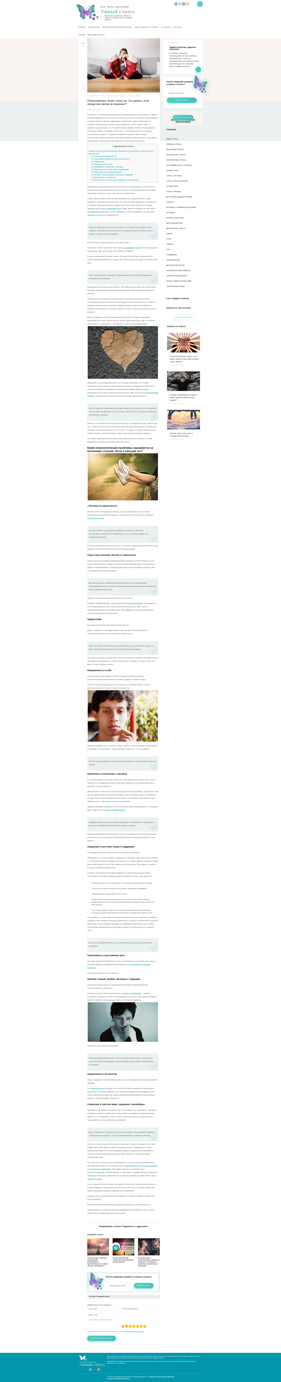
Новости (170, 202)
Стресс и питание (174, 176)
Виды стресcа (172, 139)
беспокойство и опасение (97, 212)
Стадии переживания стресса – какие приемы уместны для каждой (184, 397)
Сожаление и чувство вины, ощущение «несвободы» (114, 180)
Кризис (169, 234)
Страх (168, 239)
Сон (168, 249)
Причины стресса (174, 144)
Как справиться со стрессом (179, 165)
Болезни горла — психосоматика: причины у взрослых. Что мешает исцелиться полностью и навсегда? (149, 1262)
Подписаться (143, 1285)
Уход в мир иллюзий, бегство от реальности (110, 159)
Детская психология (175, 265)
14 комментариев (177, 365)
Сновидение (171, 255)
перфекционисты (98, 1088)
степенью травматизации (114, 810)
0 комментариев (177, 403)
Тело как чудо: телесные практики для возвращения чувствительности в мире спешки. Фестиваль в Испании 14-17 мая (97, 1262)
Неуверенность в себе (101, 164)
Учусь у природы (173, 191)
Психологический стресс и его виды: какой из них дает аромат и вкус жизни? (184, 359)
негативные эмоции (135, 603)
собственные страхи (95, 518)
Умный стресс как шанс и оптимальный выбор (181, 434)
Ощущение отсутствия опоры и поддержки (110, 169)
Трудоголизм (97, 162)
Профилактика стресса (176, 160)
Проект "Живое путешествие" (179, 281)
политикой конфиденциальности (133, 1331)
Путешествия (172, 186)
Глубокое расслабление (176, 276)
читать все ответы (183, 317)
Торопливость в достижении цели (106, 172)
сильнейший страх (113, 208)
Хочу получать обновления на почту (101, 1320)
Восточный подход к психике (179, 197)
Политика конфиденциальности (118, 1378)
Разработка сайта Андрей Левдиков (161, 1377)
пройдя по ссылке (94, 1179)
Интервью (170, 213)
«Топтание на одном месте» (104, 156)
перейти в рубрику (183, 117)
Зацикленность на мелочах (103, 177)
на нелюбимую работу (132, 248)
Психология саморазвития (178, 270)
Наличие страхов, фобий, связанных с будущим (112, 175)
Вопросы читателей (175, 218)
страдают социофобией (131, 993)
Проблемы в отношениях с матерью (107, 167)
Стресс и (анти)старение (115, 96)
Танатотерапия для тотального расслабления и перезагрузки (123, 1260)
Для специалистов (174, 223)
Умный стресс (172, 170)
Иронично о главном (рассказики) (181, 207)
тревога (169, 244)
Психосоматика (133, 96)
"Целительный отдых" (175, 286)
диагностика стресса (175, 228)
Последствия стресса (176, 155)
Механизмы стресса (96, 35)
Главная (81, 35)
